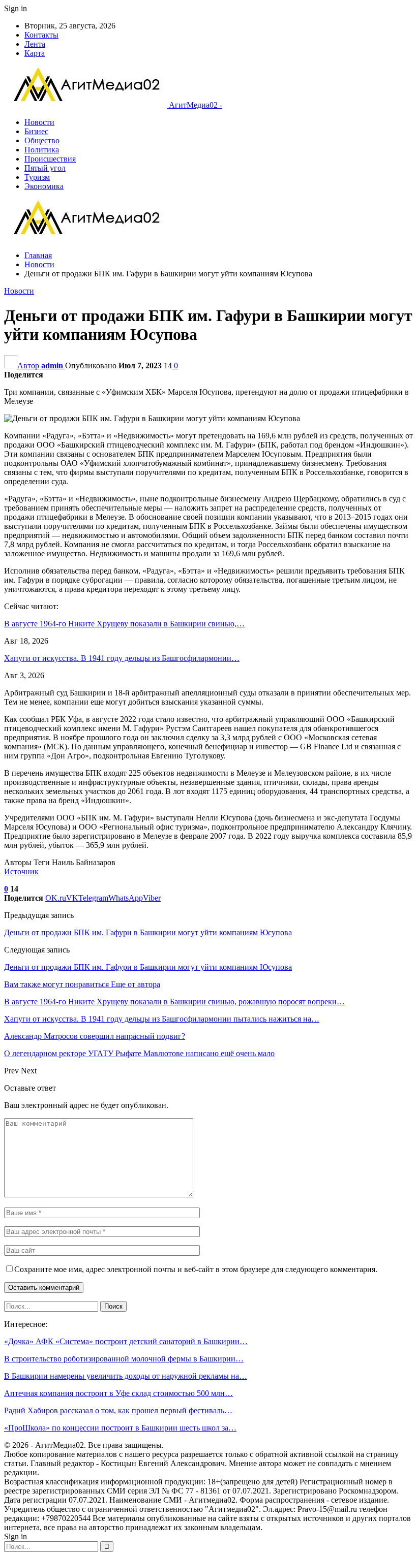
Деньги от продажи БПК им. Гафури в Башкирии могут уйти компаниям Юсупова (148, 932)
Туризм (37, 177)
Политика (41, 149)
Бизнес (36, 131)
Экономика (44, 186)
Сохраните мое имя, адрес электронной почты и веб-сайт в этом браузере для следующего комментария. (195, 1269)
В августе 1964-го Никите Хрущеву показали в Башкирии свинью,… (124, 623)
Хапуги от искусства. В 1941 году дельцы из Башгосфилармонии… (122, 658)
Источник (21, 871)
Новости (39, 122)
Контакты (41, 34)
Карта (34, 53)
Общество (41, 140)
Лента (34, 44)
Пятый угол (45, 168)
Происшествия (50, 158)
